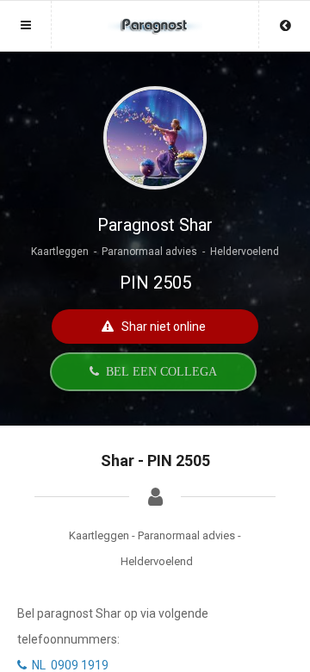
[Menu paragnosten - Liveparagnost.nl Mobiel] (155, 17)
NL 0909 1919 (67, 665)
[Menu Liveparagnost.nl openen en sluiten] (26, 24)
